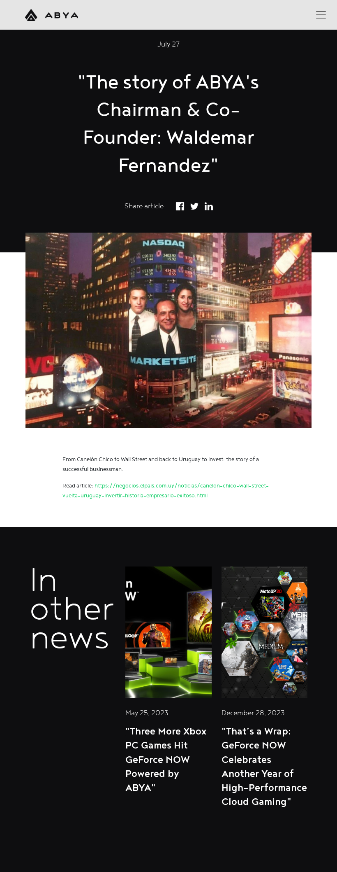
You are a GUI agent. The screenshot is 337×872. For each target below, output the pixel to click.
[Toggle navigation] (321, 15)
